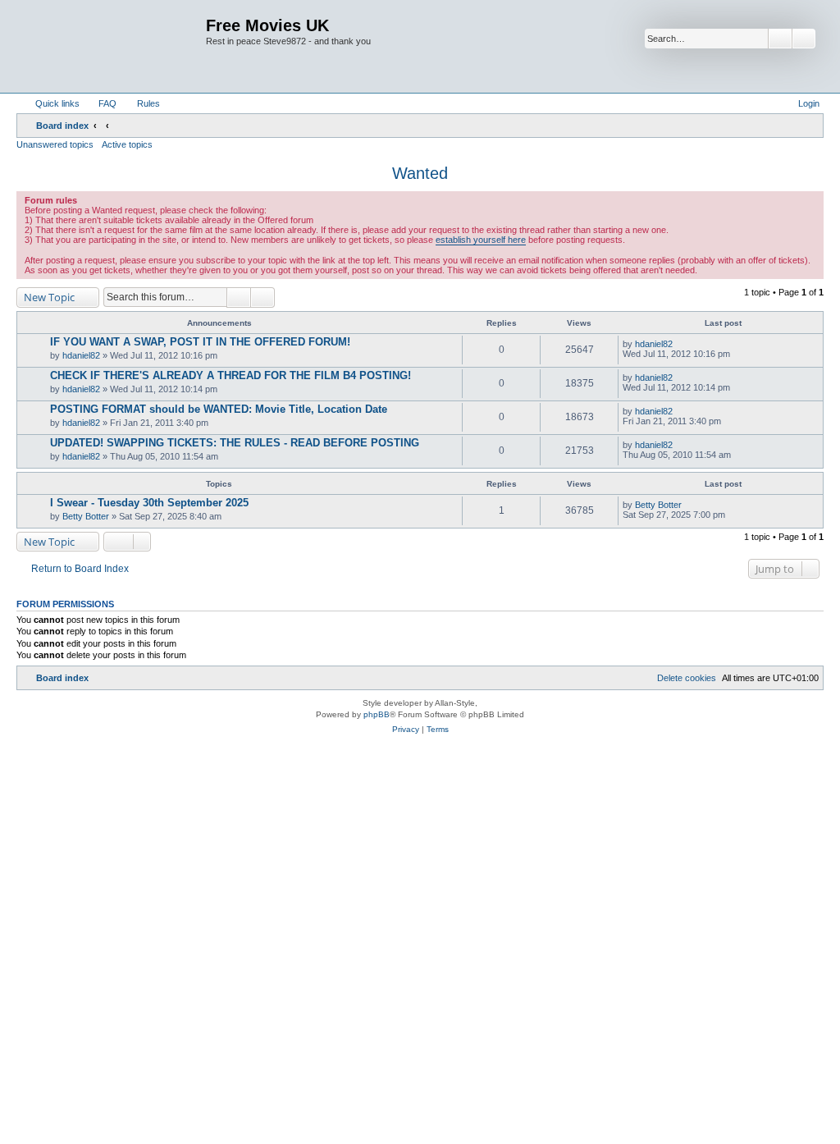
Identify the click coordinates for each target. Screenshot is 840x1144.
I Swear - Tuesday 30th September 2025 (149, 502)
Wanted (420, 173)
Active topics (127, 144)
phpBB (376, 714)
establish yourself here (481, 240)
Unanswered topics (55, 144)
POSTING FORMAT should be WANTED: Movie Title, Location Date (218, 409)
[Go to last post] (680, 344)
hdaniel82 (81, 355)
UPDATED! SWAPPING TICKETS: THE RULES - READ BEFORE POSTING (234, 443)
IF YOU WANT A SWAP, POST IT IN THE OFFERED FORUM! (200, 342)
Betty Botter (85, 516)
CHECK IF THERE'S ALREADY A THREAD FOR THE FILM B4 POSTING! (230, 375)
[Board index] (113, 46)
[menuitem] (100, 103)
